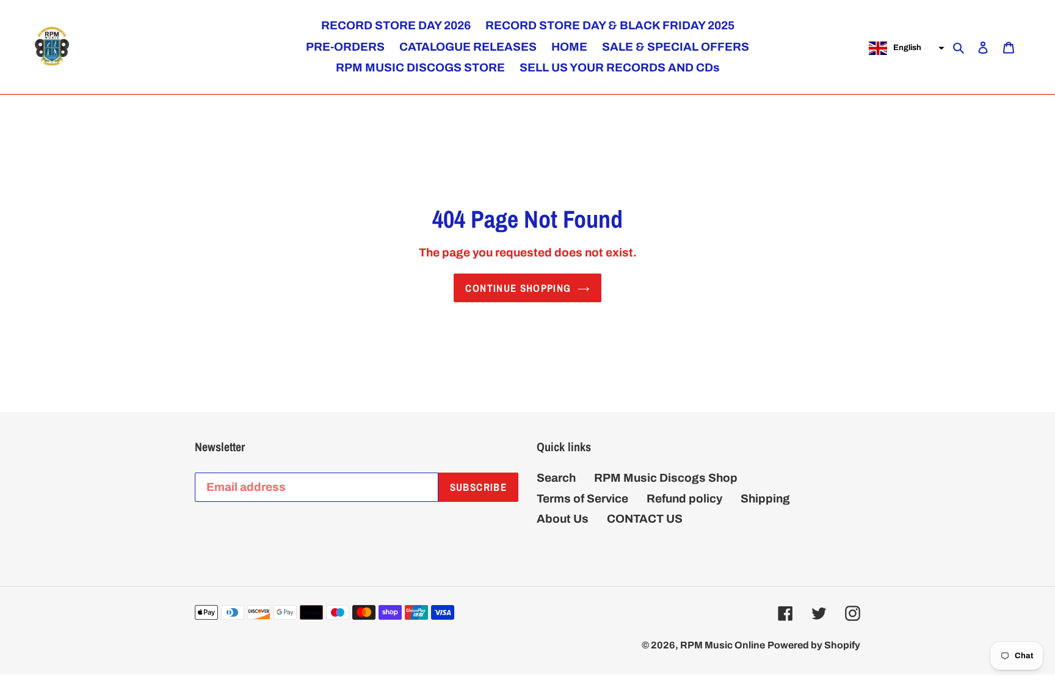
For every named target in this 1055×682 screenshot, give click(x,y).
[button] (905, 48)
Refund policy (684, 498)
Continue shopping (518, 288)
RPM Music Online (722, 645)
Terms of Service (582, 498)
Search (556, 477)
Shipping (765, 498)
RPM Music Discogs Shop (666, 477)
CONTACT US (645, 518)
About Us (563, 518)
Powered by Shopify (813, 645)
